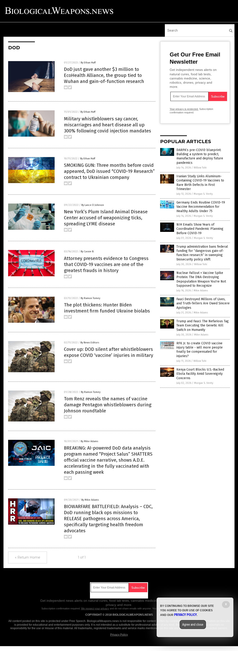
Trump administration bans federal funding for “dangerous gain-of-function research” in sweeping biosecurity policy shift (202, 253)
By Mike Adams (89, 441)
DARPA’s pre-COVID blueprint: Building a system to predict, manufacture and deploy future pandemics (199, 156)
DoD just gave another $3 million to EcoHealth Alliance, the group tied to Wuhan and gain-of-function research (104, 75)
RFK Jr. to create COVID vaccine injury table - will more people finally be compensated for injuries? (199, 349)
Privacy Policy (119, 634)
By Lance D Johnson (92, 205)
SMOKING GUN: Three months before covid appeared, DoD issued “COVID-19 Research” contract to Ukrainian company (109, 171)
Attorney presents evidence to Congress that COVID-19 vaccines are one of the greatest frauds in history (106, 264)
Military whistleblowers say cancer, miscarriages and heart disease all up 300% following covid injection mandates (107, 125)
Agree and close (192, 624)
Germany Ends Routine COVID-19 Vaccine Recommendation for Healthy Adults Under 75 (200, 207)
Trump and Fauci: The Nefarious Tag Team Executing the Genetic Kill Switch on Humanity (202, 325)
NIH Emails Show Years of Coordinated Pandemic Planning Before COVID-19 (199, 229)
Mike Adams (201, 290)
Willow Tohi (200, 167)
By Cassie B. (87, 251)
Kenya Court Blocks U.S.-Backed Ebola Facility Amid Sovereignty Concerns (200, 374)
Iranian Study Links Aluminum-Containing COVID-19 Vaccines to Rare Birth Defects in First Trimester (200, 182)
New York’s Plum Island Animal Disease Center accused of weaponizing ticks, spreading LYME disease (106, 218)
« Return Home (27, 557)
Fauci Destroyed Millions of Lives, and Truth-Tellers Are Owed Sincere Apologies (203, 303)
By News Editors (89, 342)
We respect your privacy (95, 608)
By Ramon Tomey (90, 298)
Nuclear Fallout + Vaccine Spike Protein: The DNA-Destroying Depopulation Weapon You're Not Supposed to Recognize (201, 279)
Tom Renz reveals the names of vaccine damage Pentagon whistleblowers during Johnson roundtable (107, 405)
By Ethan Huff (88, 62)
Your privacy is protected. (184, 109)
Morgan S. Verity (203, 193)
